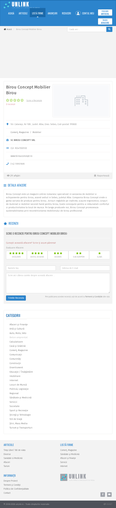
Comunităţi (15, 358)
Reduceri (66, 13)
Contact (7, 493)
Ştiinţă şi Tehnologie (20, 414)
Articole (23, 13)
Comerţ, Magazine (20, 132)
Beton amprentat (18, 337)
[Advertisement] (58, 54)
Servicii (13, 402)
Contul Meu (88, 13)
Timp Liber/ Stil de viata (14, 450)
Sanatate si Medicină (13, 458)
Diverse (7, 454)
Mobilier (36, 132)
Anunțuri (52, 13)
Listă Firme (37, 13)
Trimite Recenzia (16, 298)
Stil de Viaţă (15, 419)
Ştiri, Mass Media (18, 423)
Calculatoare (16, 341)
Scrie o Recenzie (34, 100)
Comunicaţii (15, 354)
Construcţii (15, 363)
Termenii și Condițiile (93, 297)
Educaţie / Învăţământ (21, 371)
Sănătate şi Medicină (20, 397)
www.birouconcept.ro (21, 156)
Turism (7, 466)
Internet (13, 380)
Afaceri (7, 462)
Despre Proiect (11, 481)
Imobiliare (14, 376)
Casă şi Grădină (17, 346)
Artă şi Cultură (16, 328)
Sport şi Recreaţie (18, 410)
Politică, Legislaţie (19, 389)
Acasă (11, 13)
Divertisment (16, 367)
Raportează (103, 175)
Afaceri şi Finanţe (18, 324)
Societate (14, 406)
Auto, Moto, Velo (17, 333)
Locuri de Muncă (18, 384)
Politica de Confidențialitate (16, 489)
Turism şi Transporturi (20, 427)
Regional (14, 393)
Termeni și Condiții (12, 485)
